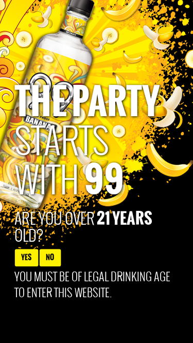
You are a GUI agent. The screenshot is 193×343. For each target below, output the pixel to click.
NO (50, 257)
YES (26, 257)
